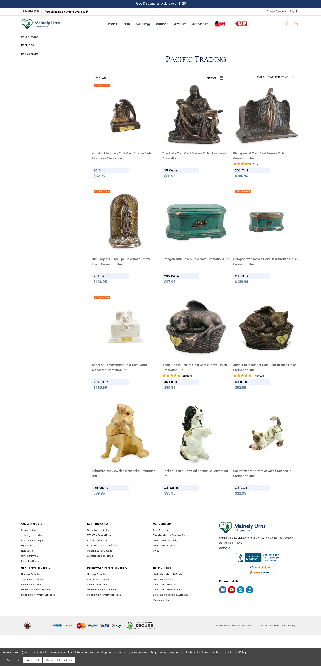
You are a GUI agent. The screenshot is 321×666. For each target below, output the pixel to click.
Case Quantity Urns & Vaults (167, 589)
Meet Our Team (161, 530)
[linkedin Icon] (249, 589)
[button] (42, 625)
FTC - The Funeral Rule (99, 535)
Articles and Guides (97, 540)
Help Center (27, 550)
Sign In (294, 11)
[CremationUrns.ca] (220, 24)
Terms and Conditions (268, 625)
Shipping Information (32, 535)
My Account (27, 545)
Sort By (261, 77)
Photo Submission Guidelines (102, 545)
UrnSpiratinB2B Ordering (165, 540)
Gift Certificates (29, 555)
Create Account (276, 11)
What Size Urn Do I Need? (100, 555)
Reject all (32, 660)
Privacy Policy (288, 625)
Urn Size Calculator (163, 579)
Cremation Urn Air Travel (99, 530)
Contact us (224, 547)
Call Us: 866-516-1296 (230, 542)
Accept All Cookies (59, 660)
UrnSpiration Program (164, 545)
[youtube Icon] (231, 589)
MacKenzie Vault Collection (35, 589)
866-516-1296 (31, 11)
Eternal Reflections (31, 584)
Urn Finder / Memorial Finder (168, 574)
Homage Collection (31, 574)
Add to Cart (196, 141)
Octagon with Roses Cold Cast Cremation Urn (195, 259)
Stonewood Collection (32, 579)
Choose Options (266, 141)
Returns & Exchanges (32, 540)
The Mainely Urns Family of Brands (171, 535)
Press (156, 550)
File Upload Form (30, 561)
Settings (13, 660)
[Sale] (239, 24)
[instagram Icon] (240, 589)
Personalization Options (99, 550)
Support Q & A (28, 530)
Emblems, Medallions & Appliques (171, 594)
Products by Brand (162, 600)
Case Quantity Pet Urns (165, 584)
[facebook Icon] (222, 589)
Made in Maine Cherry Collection (38, 594)
